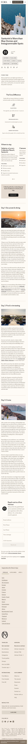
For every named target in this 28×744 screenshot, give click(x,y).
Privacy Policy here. (4, 742)
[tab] (5, 574)
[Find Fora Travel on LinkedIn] (13, 723)
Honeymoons (5, 606)
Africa (3, 610)
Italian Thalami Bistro (6, 291)
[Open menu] (25, 2)
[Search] (10, 2)
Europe (4, 586)
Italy (3, 579)
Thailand (4, 618)
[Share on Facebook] (2, 67)
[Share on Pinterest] (11, 67)
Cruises (4, 591)
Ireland (4, 622)
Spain (3, 603)
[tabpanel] (13, 603)
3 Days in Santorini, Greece (14, 554)
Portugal (4, 608)
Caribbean (5, 582)
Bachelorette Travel (7, 613)
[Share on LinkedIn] (8, 67)
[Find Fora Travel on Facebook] (5, 723)
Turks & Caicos (6, 625)
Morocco (4, 620)
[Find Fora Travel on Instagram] (2, 723)
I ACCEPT (23, 741)
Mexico (4, 601)
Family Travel (5, 598)
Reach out (13, 546)
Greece (4, 596)
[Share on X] (5, 67)
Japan (3, 589)
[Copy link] (17, 67)
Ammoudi (21, 288)
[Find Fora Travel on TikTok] (8, 723)
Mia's (3, 288)
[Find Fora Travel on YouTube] (10, 723)
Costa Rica (5, 615)
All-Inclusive (5, 584)
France (4, 594)
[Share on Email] (14, 67)
